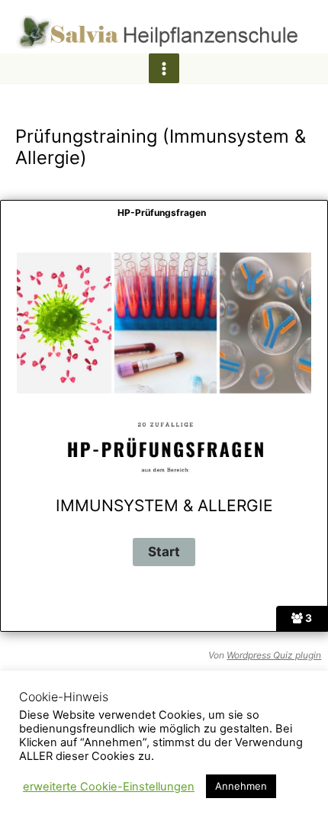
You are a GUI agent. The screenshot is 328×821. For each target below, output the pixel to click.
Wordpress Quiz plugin (274, 655)
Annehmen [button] (241, 786)
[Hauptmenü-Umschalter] (163, 68)
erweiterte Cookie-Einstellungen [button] (109, 787)
